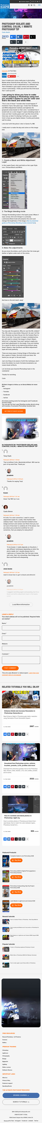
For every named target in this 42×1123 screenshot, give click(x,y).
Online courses (6, 1067)
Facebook (24, 1120)
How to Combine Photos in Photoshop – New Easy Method (24, 919)
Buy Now (18, 860)
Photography (5, 1056)
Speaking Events (7, 1086)
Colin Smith (6, 32)
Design (4, 1058)
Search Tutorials (20, 1102)
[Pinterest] (12, 734)
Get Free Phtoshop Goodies (13, 411)
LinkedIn (30, 1120)
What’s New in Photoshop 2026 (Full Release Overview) (23, 955)
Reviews (4, 1039)
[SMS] (23, 734)
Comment (5, 654)
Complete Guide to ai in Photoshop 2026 (22, 856)
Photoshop (5, 1050)
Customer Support (25, 1)
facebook (6, 394)
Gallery (4, 1042)
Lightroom (5, 1053)
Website (4, 644)
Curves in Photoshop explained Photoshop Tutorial (22, 947)
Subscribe (5, 71)
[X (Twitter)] (16, 734)
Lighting (4, 1064)
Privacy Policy (6, 1080)
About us (4, 1077)
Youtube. (6, 391)
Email (4, 633)
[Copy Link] (19, 734)
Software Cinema (7, 1070)
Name (4, 623)
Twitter (36, 1120)
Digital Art (5, 1061)
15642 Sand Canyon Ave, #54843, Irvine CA (21, 1117)
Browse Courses (20, 1095)
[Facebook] (5, 734)
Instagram (6, 388)
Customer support (7, 1083)
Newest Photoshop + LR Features (11, 1037)
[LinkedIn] (8, 734)
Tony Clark (7, 456)
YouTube (11, 1120)
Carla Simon (8, 511)
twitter (5, 397)
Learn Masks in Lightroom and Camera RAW (22, 901)
